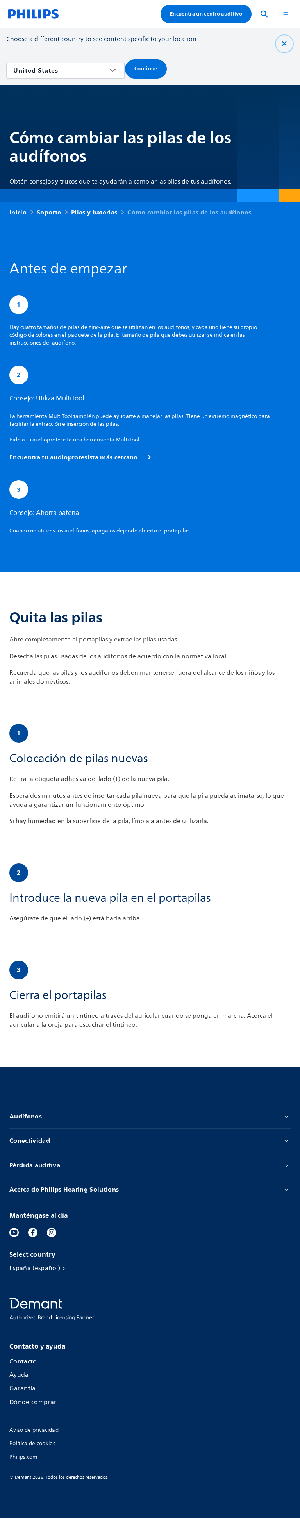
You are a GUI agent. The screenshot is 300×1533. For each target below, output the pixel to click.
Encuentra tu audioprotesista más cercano (73, 457)
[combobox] (60, 70)
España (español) (34, 1268)
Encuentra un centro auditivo (206, 13)
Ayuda (19, 1375)
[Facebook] (33, 1232)
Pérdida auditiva (34, 1165)
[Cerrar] (284, 43)
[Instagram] (51, 1232)
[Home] (33, 14)
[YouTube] (14, 1232)
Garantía (22, 1389)
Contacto (23, 1362)
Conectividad (29, 1140)
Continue (145, 68)
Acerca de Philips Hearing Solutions (64, 1189)
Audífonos (25, 1116)
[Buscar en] (264, 14)
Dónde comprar (32, 1402)
